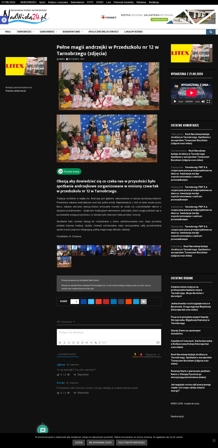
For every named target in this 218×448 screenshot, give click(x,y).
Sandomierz (47, 31)
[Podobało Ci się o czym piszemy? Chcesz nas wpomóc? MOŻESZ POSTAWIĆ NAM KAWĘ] (69, 173)
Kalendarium (77, 2)
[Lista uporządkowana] (78, 343)
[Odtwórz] (175, 101)
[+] (104, 342)
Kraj (8, 31)
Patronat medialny (124, 2)
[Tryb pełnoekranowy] (208, 101)
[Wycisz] (203, 101)
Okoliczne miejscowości (103, 31)
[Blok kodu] (91, 343)
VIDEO (99, 2)
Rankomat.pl (177, 416)
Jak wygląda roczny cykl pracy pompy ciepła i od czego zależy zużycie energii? (191, 387)
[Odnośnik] (96, 343)
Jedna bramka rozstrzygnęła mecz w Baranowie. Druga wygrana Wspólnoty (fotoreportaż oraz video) (191, 306)
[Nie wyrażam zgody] (214, 440)
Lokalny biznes (133, 31)
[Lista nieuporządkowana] (82, 343)
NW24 (61, 59)
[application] (191, 93)
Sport (42, 2)
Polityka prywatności (132, 442)
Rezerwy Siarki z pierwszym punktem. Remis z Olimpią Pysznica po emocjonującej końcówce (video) (191, 374)
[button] (4, 20)
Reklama (141, 2)
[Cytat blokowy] (87, 343)
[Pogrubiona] (60, 343)
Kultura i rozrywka (58, 2)
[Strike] (73, 343)
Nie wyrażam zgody (100, 442)
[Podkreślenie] (69, 343)
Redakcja (154, 2)
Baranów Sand (71, 31)
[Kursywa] (64, 343)
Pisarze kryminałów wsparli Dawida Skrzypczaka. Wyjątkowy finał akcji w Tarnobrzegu (190, 320)
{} (100, 342)
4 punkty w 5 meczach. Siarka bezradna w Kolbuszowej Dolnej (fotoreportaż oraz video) (191, 344)
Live (108, 2)
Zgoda (79, 442)
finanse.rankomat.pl (16, 91)
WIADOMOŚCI (28, 2)
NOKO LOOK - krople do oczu (185, 403)
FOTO (90, 2)
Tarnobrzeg (24, 31)
